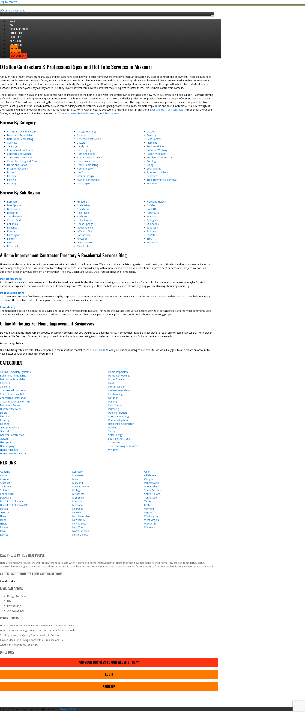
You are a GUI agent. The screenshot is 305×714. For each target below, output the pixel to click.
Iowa (3, 531)
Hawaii (4, 516)
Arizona (4, 479)
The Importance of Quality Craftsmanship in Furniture (30, 635)
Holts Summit (84, 220)
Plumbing (152, 142)
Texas (147, 501)
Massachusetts (80, 486)
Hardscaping (84, 150)
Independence (85, 227)
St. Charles (153, 224)
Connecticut (7, 494)
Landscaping (84, 183)
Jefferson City (84, 231)
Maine (75, 479)
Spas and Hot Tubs (157, 172)
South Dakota (152, 494)
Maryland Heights (157, 201)
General (81, 135)
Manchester (83, 246)
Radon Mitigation (156, 153)
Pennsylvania (112, 113)
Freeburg (82, 201)
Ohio (147, 471)
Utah (147, 505)
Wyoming (149, 527)
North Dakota (80, 534)
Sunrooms (153, 176)
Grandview (83, 209)
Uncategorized (15, 610)
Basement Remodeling (20, 135)
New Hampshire (81, 516)
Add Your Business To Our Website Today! (109, 662)
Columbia (12, 224)
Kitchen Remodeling (88, 179)
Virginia (148, 512)
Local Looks (7, 581)
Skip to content (8, 2)
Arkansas (5, 482)
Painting (151, 135)
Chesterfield (14, 220)
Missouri (77, 501)
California (5, 486)
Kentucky (77, 471)
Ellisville (11, 231)
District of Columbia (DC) (14, 505)
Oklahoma (150, 475)
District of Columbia (11, 501)
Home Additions (86, 153)
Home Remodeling (87, 165)
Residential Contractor (159, 157)
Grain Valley (83, 205)
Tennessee (150, 497)
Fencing (11, 179)
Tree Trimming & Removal (162, 179)
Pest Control (154, 139)
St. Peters (152, 235)
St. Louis (151, 231)
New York (77, 527)
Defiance (12, 227)
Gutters (81, 142)
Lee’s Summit (84, 242)
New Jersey (78, 520)
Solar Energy (154, 168)
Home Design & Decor (90, 157)
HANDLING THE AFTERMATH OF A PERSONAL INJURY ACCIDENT (38, 625)
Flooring (11, 183)
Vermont (149, 508)
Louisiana (77, 475)
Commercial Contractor (20, 150)
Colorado (63, 113)
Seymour (152, 216)
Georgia (4, 512)
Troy (149, 238)
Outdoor (151, 131)
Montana (77, 505)
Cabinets (12, 142)
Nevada (76, 512)
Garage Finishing (86, 131)
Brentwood (13, 209)
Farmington (13, 235)
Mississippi (78, 497)
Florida (4, 508)
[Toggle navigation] (212, 15)
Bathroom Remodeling (20, 139)
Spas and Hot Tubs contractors (168, 109)
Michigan (77, 490)
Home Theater (85, 168)
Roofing (151, 161)
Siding (150, 165)
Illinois (3, 523)
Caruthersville (14, 216)
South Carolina (152, 490)
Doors (10, 172)
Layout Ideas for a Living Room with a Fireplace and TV (31, 640)
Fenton (11, 238)
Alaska (3, 475)
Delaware (5, 497)
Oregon (148, 479)
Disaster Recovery (17, 168)
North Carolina (80, 531)
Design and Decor (11, 278)
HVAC (80, 172)
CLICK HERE (98, 350)
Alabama (5, 471)
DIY (9, 601)
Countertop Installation (20, 157)
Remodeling (7, 307)
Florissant (12, 246)
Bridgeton (12, 212)
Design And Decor (17, 596)
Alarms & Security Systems (22, 131)
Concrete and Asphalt (19, 153)
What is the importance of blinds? (19, 645)
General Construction (89, 139)
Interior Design (85, 176)
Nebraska (77, 508)
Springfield (153, 220)
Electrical (12, 176)
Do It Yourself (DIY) (12, 292)
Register (109, 686)
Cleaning (12, 146)
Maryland (77, 482)
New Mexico (77, 113)
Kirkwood (82, 238)
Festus (11, 242)
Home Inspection (86, 161)
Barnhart (12, 201)
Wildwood (152, 242)
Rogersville (153, 212)
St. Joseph (152, 227)
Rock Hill (151, 209)
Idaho (3, 520)
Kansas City (83, 235)
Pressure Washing (157, 150)
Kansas (4, 534)
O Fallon (151, 205)
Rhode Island (151, 486)
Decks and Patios (17, 165)
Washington (151, 516)
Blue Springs (14, 205)
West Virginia (151, 520)
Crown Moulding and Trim (22, 161)
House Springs (85, 224)
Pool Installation (156, 146)
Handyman (83, 146)
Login (109, 674)
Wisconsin (150, 523)
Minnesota (92, 113)
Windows (152, 183)
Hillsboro (82, 216)
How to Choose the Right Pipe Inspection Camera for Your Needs (37, 630)
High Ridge (83, 212)
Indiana (4, 527)
